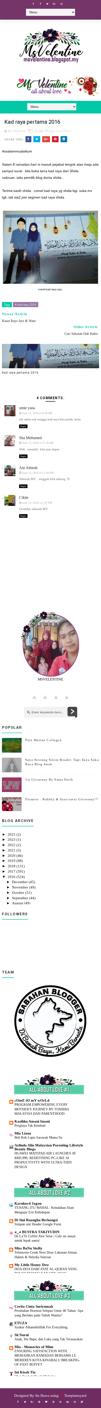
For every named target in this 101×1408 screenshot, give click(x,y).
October (18, 893)
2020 (12, 856)
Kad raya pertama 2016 (20, 372)
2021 (12, 850)
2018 (12, 866)
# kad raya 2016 (25, 304)
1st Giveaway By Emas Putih (49, 779)
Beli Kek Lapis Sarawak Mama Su (38, 1137)
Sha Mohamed (30, 438)
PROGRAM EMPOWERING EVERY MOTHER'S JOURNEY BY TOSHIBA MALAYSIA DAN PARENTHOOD (41, 1109)
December (20, 882)
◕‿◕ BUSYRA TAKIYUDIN (37, 1232)
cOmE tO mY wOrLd (31, 1100)
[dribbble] (53, 1401)
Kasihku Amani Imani (32, 1121)
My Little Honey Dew (31, 1265)
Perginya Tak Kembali (30, 1125)
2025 (12, 834)
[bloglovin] (46, 1401)
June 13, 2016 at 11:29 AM (37, 442)
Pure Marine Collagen (43, 740)
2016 (12, 877)
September (20, 898)
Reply (23, 426)
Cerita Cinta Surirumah (33, 1306)
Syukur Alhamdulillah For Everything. (41, 1327)
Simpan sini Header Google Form (37, 1224)
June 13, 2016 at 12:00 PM (37, 472)
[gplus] (54, 3)
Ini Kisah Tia (25, 1372)
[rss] (60, 1401)
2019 (12, 861)
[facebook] (33, 3)
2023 (12, 839)
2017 (12, 871)
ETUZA (20, 1323)
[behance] (67, 1401)
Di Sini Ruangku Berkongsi (36, 1220)
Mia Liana (22, 1133)
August (18, 903)
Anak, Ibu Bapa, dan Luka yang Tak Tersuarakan (48, 1339)
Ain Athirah (28, 468)
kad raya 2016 (59, 131)
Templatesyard (75, 1396)
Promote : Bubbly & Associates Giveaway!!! (62, 799)
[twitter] (47, 3)
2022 (12, 845)
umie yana (27, 408)
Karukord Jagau (27, 1203)
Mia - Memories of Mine (33, 1347)
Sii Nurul (21, 1335)
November (20, 887)
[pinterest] (39, 1401)
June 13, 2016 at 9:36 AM (37, 413)
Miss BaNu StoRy (28, 1248)
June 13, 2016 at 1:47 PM (37, 502)
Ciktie (23, 497)
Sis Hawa (42, 1396)
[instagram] (61, 3)
